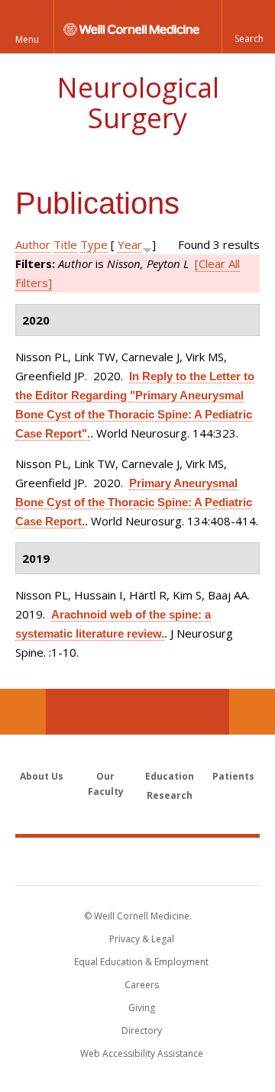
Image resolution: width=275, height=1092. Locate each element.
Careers (142, 984)
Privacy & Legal (141, 938)
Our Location (23, 712)
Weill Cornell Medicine (137, 860)
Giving (141, 1007)
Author (32, 244)
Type (94, 244)
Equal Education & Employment (141, 961)
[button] (248, 26)
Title (65, 244)
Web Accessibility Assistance (141, 1053)
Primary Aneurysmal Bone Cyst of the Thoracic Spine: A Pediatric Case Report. (133, 502)
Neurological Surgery (138, 103)
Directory (141, 1030)
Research (169, 795)
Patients (233, 776)
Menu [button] (27, 39)
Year (130, 244)
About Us (41, 776)
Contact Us (252, 712)
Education (169, 776)
